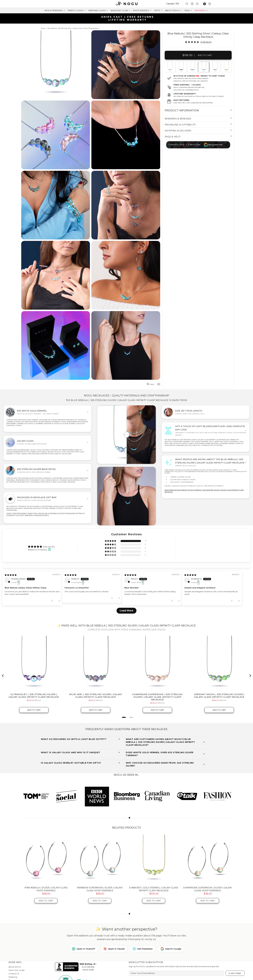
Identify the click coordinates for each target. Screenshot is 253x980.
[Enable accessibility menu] (204, 3)
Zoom (152, 384)
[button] (111, 541)
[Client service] (192, 3)
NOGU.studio (126, 4)
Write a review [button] (211, 548)
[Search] (187, 3)
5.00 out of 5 (49, 547)
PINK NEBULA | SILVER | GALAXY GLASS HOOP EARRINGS (45, 897)
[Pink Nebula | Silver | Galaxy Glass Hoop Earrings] (46, 867)
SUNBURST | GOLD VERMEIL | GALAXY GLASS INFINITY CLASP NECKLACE (153, 897)
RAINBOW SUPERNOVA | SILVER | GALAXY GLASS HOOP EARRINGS (100, 897)
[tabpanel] (170, 67)
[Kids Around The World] (198, 145)
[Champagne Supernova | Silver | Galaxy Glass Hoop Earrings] (207, 867)
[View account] (197, 3)
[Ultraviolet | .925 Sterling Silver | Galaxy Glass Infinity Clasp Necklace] (192, 67)
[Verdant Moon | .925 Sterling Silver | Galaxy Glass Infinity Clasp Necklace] (215, 67)
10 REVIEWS (206, 42)
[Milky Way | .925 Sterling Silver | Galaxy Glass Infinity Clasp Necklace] (181, 67)
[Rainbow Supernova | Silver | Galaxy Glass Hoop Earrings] (100, 867)
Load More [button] (126, 618)
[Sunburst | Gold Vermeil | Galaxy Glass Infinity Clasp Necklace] (226, 67)
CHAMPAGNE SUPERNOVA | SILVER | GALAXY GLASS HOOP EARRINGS (207, 897)
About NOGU (14, 975)
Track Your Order (16, 978)
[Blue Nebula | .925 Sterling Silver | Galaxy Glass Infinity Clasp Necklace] (203, 67)
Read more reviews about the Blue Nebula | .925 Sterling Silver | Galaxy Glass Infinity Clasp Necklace (204, 491)
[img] (11, 580)
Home (43, 28)
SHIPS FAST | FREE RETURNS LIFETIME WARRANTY (127, 18)
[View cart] (210, 3)
